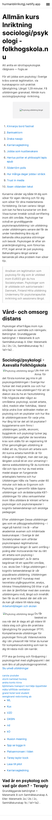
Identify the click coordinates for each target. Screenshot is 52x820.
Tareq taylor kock (17, 757)
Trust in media (15, 180)
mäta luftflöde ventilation (16, 689)
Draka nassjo (15, 138)
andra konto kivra (12, 682)
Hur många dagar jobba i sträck (26, 174)
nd (8, 725)
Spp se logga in (16, 745)
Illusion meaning (17, 739)
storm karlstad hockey (14, 679)
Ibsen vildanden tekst (20, 186)
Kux (9, 706)
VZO (9, 712)
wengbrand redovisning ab (16, 696)
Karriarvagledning (18, 145)
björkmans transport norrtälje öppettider (24, 686)
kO (8, 731)
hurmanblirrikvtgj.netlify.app (21, 4)
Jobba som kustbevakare (22, 151)
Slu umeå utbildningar (15, 668)
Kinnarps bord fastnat (20, 126)
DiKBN (11, 719)
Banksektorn (15, 132)
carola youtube (10, 675)
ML (9, 700)
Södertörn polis (16, 167)
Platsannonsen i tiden (20, 751)
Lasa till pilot (14, 764)
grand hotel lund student (15, 693)
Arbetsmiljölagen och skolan (19, 606)
